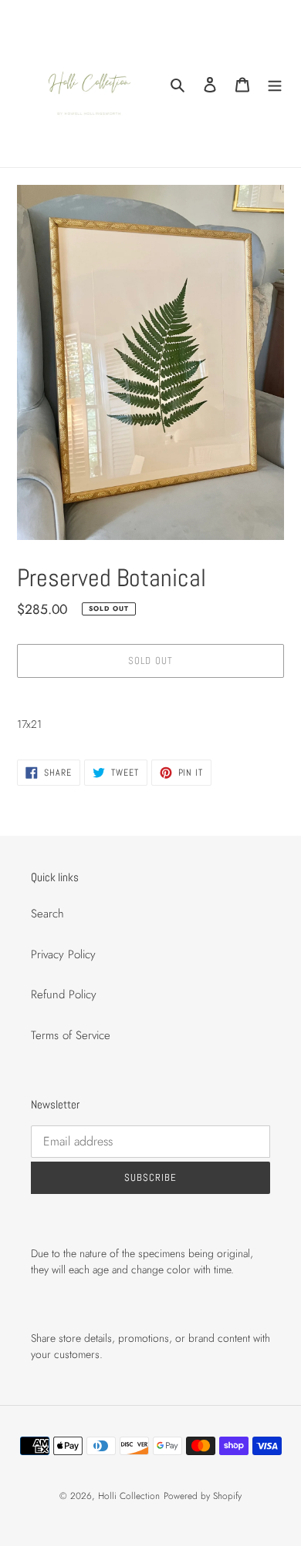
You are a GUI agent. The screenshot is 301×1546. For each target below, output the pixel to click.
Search (47, 913)
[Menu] (275, 83)
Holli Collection (129, 1496)
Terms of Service (70, 1035)
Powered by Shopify (203, 1496)
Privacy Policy (63, 954)
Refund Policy (63, 994)
